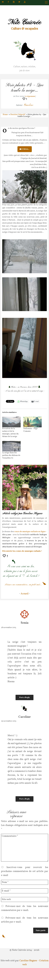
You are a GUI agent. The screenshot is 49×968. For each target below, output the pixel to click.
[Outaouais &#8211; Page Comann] (32, 422)
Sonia (24, 623)
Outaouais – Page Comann (30, 429)
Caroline (28, 105)
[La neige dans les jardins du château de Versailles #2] (11, 446)
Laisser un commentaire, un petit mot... (23, 584)
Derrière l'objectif (17, 114)
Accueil (24, 593)
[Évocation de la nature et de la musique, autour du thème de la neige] (11, 422)
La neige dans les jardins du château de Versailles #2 (11, 455)
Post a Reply (24, 697)
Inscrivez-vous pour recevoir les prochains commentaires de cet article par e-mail (24, 871)
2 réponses (30, 96)
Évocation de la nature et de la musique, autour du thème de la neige (10, 432)
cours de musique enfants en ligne (30, 531)
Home (5, 114)
